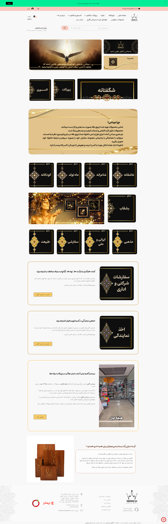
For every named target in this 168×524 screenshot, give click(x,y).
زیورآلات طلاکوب (91, 15)
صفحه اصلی (122, 15)
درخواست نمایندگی (105, 496)
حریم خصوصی (106, 509)
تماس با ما (107, 499)
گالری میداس (109, 522)
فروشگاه (111, 15)
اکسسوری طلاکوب (75, 15)
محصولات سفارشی (117, 20)
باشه (9, 3)
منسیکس (88, 522)
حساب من (79, 20)
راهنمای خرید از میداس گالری (97, 20)
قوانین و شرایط (106, 506)
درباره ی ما (61, 15)
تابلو (103, 15)
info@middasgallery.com (129, 8)
